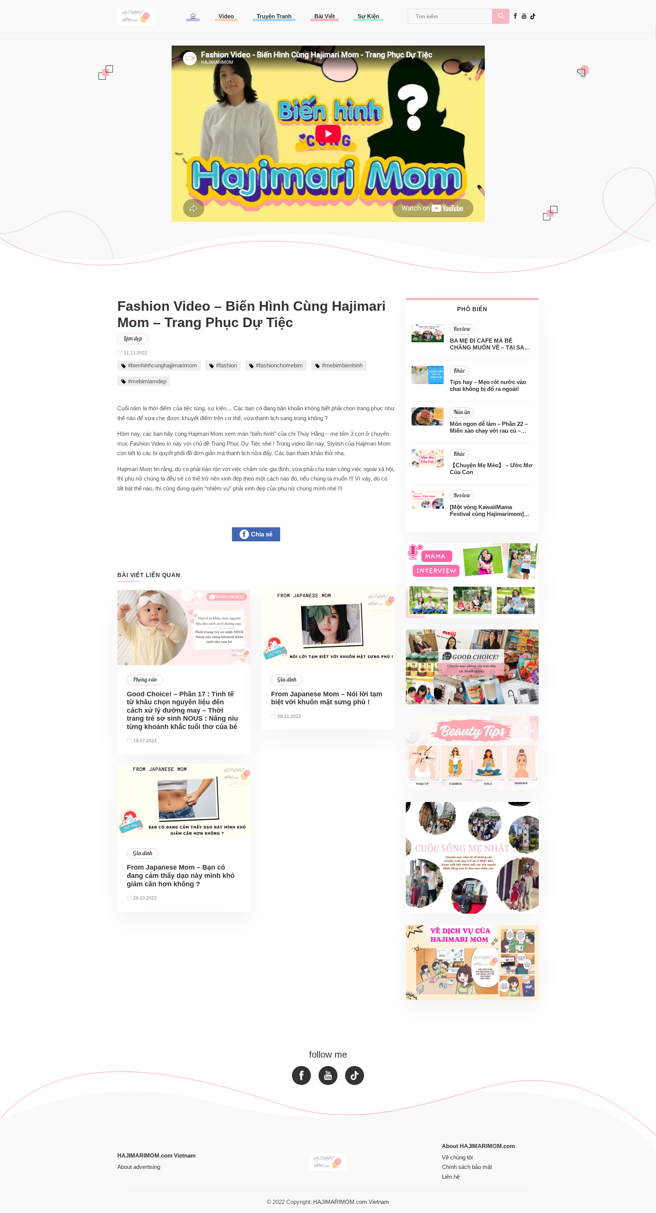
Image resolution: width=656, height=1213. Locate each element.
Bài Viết (324, 16)
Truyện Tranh (274, 16)
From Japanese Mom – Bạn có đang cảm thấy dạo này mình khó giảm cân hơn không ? (181, 875)
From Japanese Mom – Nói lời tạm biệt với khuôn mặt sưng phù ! (326, 698)
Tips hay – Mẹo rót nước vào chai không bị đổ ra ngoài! (488, 385)
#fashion (226, 365)
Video (226, 16)
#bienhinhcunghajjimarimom (162, 365)
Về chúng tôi (457, 1157)
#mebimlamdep (147, 381)
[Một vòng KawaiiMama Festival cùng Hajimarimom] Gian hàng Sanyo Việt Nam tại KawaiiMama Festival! (489, 510)
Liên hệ (451, 1176)
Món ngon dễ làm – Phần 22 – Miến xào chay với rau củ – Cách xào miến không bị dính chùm (489, 427)
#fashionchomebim (279, 365)
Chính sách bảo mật (467, 1167)
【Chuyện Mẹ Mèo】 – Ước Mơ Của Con (491, 468)
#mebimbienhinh (342, 365)
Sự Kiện (368, 16)
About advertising (138, 1167)
